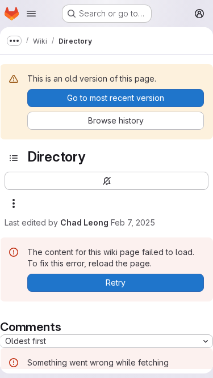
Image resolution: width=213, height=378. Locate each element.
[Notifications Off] (106, 181)
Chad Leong (84, 222)
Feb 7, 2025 (133, 222)
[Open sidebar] (14, 158)
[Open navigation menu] (31, 14)
